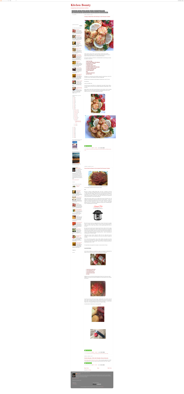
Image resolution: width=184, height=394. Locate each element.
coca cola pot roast (88, 353)
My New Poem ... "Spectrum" (78, 186)
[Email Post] (98, 147)
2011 (74, 133)
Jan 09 (76, 125)
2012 (74, 132)
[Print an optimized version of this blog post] (88, 146)
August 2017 (75, 113)
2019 (74, 106)
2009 (74, 136)
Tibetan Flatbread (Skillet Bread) (78, 42)
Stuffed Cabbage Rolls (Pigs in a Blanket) (79, 75)
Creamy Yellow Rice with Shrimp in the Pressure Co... (78, 122)
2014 (74, 129)
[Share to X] (102, 147)
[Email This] (100, 147)
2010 (74, 134)
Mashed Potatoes (78, 228)
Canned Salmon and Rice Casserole (78, 35)
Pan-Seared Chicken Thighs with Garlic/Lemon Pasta (78, 236)
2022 (74, 102)
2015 (74, 128)
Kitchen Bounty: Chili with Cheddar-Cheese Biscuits (96, 358)
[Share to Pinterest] (104, 147)
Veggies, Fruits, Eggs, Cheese (77, 12)
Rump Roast (77, 29)
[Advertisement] (98, 159)
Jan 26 (76, 124)
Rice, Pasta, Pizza (86, 12)
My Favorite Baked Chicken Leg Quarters (79, 55)
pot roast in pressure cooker (104, 353)
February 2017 (76, 117)
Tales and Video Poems (103, 12)
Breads (92, 12)
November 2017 (76, 111)
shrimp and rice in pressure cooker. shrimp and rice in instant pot (94, 149)
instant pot (94, 353)
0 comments (95, 147)
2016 (74, 127)
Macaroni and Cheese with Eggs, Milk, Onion (79, 210)
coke (91, 353)
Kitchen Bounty (81, 5)
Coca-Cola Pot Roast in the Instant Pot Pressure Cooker (97, 168)
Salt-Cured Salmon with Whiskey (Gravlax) (79, 223)
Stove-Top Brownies (78, 67)
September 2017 (76, 112)
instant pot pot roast (98, 353)
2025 (74, 98)
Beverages (96, 12)
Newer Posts (86, 368)
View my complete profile (75, 179)
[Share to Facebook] (103, 147)
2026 (74, 97)
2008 (74, 137)
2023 (74, 101)
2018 (74, 107)
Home (98, 368)
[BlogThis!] (101, 147)
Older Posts (110, 368)
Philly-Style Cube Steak (79, 80)
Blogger (102, 386)
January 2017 (75, 118)
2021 (74, 103)
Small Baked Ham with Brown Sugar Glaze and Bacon (79, 88)
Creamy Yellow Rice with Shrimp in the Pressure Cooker (97, 16)
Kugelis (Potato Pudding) (78, 62)
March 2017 (75, 116)
